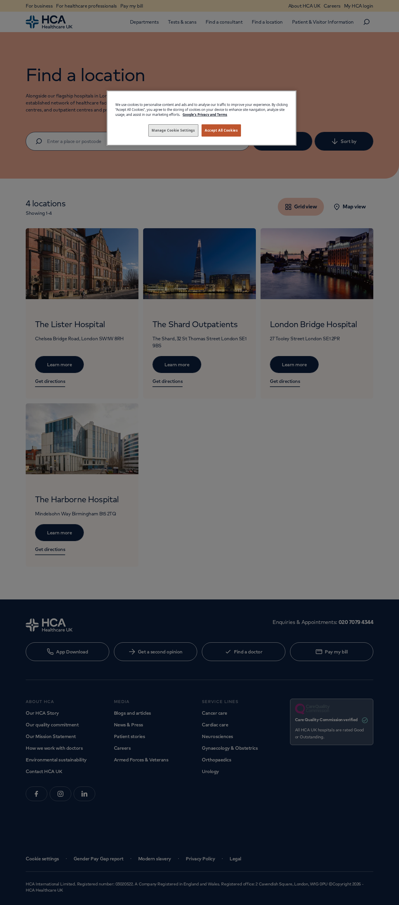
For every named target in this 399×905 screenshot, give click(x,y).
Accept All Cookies (221, 130)
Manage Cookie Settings (173, 130)
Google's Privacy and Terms (205, 114)
